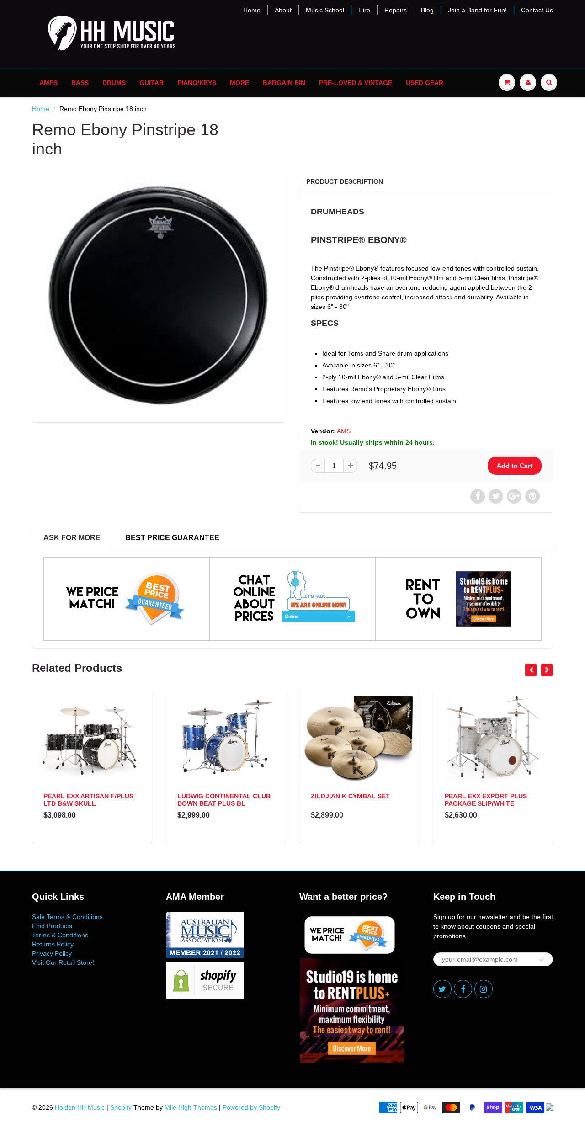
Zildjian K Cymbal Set (350, 796)
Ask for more (72, 538)
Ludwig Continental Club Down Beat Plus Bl (224, 799)
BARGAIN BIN (284, 82)
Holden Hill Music (80, 1107)
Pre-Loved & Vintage (355, 82)
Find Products (52, 926)
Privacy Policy (52, 953)
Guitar (151, 82)
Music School (325, 10)
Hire (364, 10)
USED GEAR (424, 82)
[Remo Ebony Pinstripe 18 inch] (158, 295)
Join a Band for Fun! (477, 10)
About (283, 10)
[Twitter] (442, 989)
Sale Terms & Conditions (67, 916)
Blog (427, 10)
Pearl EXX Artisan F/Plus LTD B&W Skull (88, 799)
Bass (80, 82)
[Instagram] (483, 989)
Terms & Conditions (60, 935)
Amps (48, 82)
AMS (344, 431)
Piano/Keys (196, 82)
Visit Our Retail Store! (63, 962)
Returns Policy (53, 944)
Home (252, 10)
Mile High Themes (191, 1107)
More (239, 82)
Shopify (121, 1107)
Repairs (395, 10)
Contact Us (537, 10)
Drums (114, 82)
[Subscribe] (541, 959)
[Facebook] (463, 989)
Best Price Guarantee (172, 538)
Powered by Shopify (251, 1107)
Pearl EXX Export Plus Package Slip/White (486, 799)
